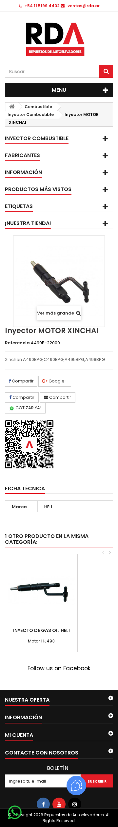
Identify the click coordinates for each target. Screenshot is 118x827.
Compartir (22, 381)
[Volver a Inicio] (12, 107)
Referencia (17, 343)
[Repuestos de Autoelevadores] (59, 39)
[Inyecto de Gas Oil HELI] (41, 590)
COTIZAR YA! (27, 408)
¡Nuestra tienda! (28, 223)
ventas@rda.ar (84, 5)
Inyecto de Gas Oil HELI (41, 630)
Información (23, 172)
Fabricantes (22, 155)
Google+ (58, 381)
